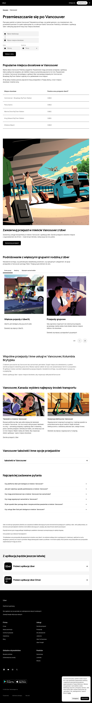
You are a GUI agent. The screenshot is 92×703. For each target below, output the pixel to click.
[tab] (38, 270)
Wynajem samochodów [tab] (29, 270)
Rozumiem (85, 698)
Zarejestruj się (82, 3)
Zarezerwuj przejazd (12, 243)
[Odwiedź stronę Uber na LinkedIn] (4, 669)
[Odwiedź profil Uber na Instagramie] (12, 669)
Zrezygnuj (75, 698)
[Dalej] (85, 340)
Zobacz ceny (9, 54)
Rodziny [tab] (16, 270)
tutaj (69, 693)
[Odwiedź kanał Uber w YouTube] (8, 669)
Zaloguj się (72, 3)
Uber (4, 3)
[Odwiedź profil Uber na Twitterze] (17, 669)
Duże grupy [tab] (7, 270)
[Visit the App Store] (21, 682)
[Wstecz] (79, 340)
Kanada (5, 10)
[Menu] (89, 3)
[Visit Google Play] (9, 682)
